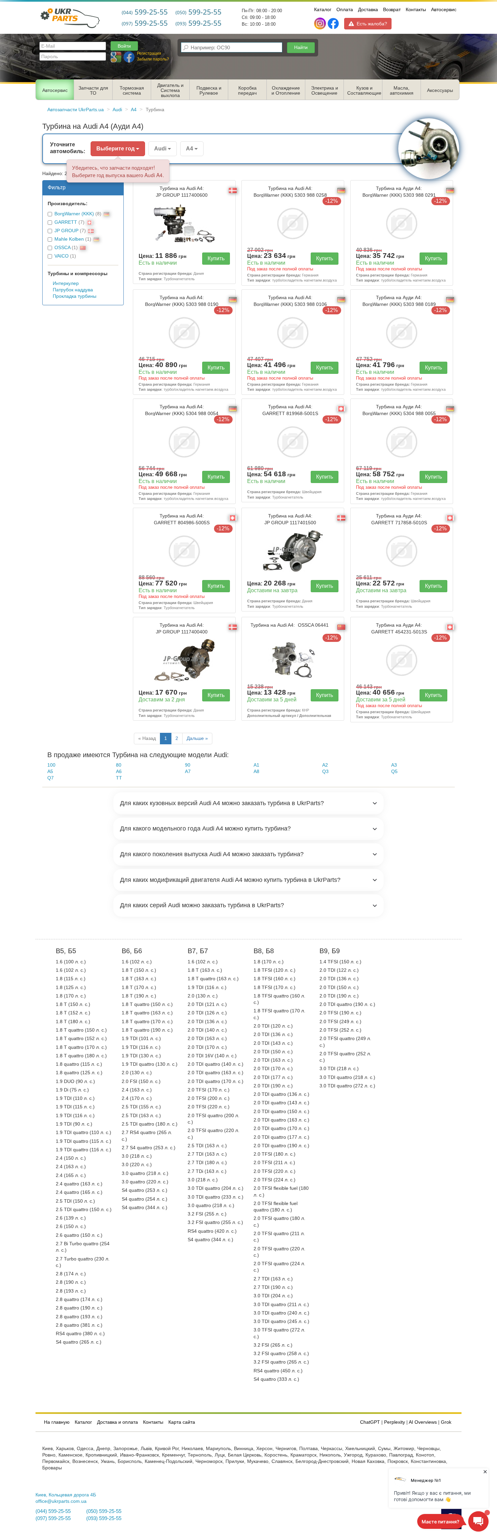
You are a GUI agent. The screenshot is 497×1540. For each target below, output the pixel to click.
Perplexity (394, 1422)
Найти (301, 47)
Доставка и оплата (117, 1422)
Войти (124, 46)
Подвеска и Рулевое (208, 91)
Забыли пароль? (153, 59)
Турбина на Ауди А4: (399, 191)
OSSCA (62, 247)
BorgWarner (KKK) (74, 213)
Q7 (50, 777)
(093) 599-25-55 (103, 1518)
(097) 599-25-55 (53, 1518)
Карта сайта (181, 1422)
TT (119, 777)
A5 (50, 771)
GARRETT (65, 222)
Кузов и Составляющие (364, 91)
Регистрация (149, 53)
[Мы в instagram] (320, 23)
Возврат (392, 9)
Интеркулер (66, 283)
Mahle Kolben (69, 239)
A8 (256, 771)
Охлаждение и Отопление (285, 91)
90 (187, 765)
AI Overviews (423, 1422)
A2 (325, 765)
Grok (446, 1422)
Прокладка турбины (74, 296)
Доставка (368, 9)
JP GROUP (66, 230)
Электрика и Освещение (324, 91)
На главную (57, 1422)
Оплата (344, 9)
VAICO (61, 256)
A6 (119, 771)
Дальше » (197, 738)
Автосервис (443, 9)
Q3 (325, 771)
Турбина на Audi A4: (182, 191)
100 (51, 765)
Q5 (394, 771)
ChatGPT (370, 1422)
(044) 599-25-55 (53, 1511)
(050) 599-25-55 (103, 1511)
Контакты (416, 9)
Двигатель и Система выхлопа (170, 90)
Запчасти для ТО (93, 91)
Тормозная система (132, 91)
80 (118, 765)
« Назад (147, 738)
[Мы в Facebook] (333, 23)
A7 (188, 771)
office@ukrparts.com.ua (61, 1501)
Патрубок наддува (73, 289)
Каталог (322, 9)
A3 (394, 765)
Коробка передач (247, 91)
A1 (256, 765)
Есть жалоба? (372, 23)
